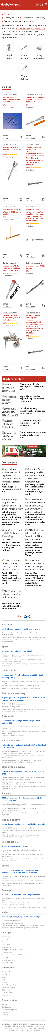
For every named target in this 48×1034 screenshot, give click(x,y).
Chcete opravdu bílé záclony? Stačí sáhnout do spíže (32, 386)
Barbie (4, 977)
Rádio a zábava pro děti (10, 1010)
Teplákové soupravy (8, 987)
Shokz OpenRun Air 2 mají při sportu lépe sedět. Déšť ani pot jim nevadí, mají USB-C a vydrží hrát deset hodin (23, 752)
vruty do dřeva (23, 28)
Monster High (6, 974)
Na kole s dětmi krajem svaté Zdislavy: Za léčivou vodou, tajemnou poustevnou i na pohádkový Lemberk (24, 710)
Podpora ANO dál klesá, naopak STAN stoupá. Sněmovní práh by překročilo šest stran (23, 787)
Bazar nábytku (6, 995)
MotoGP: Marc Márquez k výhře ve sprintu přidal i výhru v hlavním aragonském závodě (24, 732)
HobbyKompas (7, 952)
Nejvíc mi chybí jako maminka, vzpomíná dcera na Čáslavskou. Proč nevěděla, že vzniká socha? (22, 656)
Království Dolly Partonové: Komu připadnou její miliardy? (21, 686)
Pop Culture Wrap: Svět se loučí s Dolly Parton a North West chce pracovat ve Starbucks (23, 860)
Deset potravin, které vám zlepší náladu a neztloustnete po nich (23, 881)
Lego (3, 980)
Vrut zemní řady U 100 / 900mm (35, 267)
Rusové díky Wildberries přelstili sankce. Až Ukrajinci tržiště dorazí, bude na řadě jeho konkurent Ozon (35, 579)
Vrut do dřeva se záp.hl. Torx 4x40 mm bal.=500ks (12, 99)
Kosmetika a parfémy (9, 985)
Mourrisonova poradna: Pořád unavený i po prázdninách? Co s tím (24, 907)
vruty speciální (38, 28)
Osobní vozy (6, 942)
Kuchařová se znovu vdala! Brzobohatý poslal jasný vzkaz (21, 688)
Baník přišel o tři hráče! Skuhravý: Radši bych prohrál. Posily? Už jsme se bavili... (11, 578)
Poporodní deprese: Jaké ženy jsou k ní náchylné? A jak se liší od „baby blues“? (23, 884)
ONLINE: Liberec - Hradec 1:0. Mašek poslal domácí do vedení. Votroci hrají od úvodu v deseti (22, 660)
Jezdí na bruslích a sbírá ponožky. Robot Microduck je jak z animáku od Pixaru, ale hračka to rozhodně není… (21, 761)
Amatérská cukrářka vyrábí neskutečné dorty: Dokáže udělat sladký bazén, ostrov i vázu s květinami (24, 805)
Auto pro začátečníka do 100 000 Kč (13, 955)
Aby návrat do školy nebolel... (12, 707)
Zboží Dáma (6, 944)
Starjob (4, 1004)
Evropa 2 (5, 1015)
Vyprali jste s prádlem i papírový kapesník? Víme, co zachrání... (32, 399)
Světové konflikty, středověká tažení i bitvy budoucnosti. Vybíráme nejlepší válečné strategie (21, 904)
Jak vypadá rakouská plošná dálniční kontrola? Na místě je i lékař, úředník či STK (23, 727)
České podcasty (7, 1007)
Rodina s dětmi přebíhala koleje (12, 923)
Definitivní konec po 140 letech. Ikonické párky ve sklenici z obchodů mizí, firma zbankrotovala (21, 783)
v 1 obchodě (7, 138)
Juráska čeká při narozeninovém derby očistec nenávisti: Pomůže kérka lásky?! (23, 664)
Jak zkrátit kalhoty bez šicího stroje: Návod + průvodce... (30, 423)
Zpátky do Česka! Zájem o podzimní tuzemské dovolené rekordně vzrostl (23, 831)
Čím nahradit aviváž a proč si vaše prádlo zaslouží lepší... (33, 435)
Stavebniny (40, 18)
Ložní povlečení (7, 993)
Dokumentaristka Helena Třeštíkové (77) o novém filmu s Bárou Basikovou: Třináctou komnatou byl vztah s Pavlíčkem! (23, 926)
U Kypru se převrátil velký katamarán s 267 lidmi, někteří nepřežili (23, 637)
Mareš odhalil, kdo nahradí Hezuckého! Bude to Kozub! (11, 606)
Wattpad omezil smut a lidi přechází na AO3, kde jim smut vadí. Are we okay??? (23, 855)
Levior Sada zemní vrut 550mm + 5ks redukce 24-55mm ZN (35, 99)
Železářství (8, 21)
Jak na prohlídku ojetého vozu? (12, 950)
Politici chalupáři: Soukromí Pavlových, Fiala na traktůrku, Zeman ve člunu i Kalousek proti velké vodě (35, 518)
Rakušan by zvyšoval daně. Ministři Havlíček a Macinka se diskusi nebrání (23, 682)
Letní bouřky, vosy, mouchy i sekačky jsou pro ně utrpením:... (32, 410)
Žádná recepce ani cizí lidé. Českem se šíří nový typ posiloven (11, 546)
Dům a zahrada (28, 18)
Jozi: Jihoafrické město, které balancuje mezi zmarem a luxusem (23, 828)
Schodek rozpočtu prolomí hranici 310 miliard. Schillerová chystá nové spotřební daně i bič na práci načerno (23, 778)
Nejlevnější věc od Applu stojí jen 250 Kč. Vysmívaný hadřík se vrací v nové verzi (22, 756)
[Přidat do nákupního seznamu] (21, 137)
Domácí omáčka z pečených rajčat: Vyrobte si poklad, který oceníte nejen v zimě (24, 814)
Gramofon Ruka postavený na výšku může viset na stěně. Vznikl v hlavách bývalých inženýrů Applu (35, 488)
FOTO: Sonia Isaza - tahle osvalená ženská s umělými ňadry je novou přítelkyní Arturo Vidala (34, 548)
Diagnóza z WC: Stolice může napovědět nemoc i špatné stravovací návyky (24, 877)
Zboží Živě (5, 939)
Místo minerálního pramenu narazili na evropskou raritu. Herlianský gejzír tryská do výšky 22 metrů (20, 836)
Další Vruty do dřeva (10, 95)
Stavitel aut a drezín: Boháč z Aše (13, 735)
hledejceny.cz (6, 937)
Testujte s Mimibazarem (9, 972)
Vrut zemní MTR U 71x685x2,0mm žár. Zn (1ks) (12, 149)
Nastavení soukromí (33, 1030)
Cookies (22, 1030)
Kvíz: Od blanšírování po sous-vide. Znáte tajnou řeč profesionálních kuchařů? (19, 809)
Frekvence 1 (6, 1012)
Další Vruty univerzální (34, 95)
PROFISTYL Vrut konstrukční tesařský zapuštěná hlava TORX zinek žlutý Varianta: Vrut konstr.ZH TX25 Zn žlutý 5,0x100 (35, 215)
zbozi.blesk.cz (6, 947)
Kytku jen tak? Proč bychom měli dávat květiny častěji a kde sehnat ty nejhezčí (21, 851)
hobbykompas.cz (12, 18)
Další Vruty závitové (33, 144)
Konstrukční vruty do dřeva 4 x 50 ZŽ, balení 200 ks (12, 212)
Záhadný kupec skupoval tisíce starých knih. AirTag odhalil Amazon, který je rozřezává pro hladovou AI (11, 518)
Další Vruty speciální (10, 144)
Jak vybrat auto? (7, 963)
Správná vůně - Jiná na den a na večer (14, 704)
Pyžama (4, 982)
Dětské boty (6, 990)
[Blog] (37, 4)
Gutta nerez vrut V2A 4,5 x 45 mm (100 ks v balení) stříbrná (11, 317)
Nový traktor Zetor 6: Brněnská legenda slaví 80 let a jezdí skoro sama (23, 899)
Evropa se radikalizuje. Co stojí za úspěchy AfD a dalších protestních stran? (20, 634)
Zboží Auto (5, 957)
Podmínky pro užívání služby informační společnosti (23, 1027)
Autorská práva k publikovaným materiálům (18, 1026)
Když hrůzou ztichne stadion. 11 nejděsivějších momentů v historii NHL (12, 486)
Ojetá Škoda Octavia (8, 960)
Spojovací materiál (22, 21)
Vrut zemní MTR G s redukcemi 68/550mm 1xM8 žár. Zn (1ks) (12, 268)
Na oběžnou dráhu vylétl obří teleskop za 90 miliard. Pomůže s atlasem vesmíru (22, 640)
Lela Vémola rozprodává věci (11, 920)
